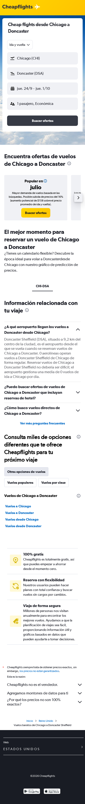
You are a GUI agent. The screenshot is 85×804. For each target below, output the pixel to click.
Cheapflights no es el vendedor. (32, 684)
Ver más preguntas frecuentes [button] (42, 423)
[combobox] (20, 44)
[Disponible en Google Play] (31, 791)
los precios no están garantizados (39, 671)
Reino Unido (46, 721)
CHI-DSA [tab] (42, 286)
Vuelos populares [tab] (20, 482)
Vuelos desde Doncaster (23, 526)
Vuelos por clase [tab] (53, 482)
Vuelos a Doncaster (19, 513)
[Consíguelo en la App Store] (52, 791)
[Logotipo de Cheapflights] (17, 7)
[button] (42, 58)
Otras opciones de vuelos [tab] (26, 472)
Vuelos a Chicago (18, 506)
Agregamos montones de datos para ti (37, 693)
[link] (35, 213)
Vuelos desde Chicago (21, 519)
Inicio (29, 721)
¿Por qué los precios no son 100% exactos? (33, 701)
